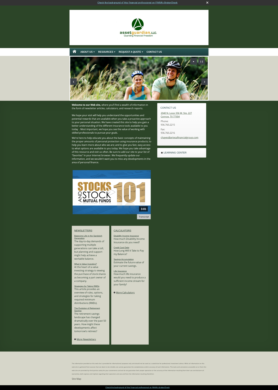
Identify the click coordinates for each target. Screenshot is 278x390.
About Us (86, 52)
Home (74, 52)
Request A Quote (130, 52)
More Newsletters (86, 339)
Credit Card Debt (121, 247)
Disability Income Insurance (126, 236)
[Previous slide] (73, 81)
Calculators (122, 230)
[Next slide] (204, 81)
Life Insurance (120, 271)
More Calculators (125, 292)
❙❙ (201, 61)
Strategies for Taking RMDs (86, 286)
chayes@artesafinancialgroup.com (179, 137)
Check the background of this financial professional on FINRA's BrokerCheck (137, 2)
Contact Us (154, 52)
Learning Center (175, 152)
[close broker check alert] (207, 2)
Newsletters (83, 230)
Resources (105, 52)
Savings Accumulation (124, 259)
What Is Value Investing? (85, 264)
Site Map (76, 378)
